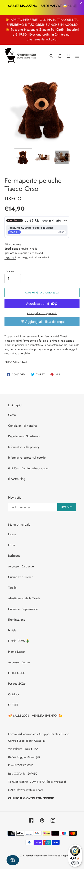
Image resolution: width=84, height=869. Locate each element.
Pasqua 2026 (17, 683)
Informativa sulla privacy (23, 447)
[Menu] (77, 55)
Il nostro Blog (16, 479)
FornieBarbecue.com (36, 855)
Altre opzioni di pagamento (42, 313)
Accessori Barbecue (21, 566)
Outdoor (13, 694)
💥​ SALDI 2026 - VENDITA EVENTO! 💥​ (35, 715)
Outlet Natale (16, 673)
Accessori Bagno (19, 662)
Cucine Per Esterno (20, 577)
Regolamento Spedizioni (24, 436)
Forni (11, 545)
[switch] (75, 863)
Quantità (9, 271)
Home (12, 534)
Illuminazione (16, 619)
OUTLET (13, 705)
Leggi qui (10, 257)
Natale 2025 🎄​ (19, 641)
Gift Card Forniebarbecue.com (28, 468)
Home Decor (16, 651)
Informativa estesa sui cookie (27, 457)
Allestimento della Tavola (24, 598)
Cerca (12, 415)
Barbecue (14, 555)
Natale (12, 630)
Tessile (12, 587)
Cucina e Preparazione (23, 609)
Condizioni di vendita (22, 425)
